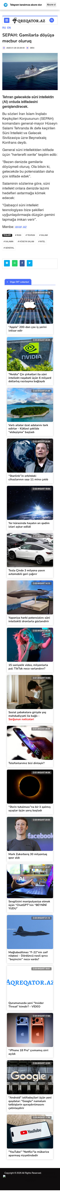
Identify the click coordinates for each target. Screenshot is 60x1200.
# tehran (30, 235)
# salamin (8, 242)
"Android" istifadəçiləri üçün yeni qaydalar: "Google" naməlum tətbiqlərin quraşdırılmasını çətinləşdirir (30, 1103)
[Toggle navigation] (6, 20)
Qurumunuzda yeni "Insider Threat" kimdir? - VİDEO (26, 1004)
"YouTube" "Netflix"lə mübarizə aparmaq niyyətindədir (28, 1153)
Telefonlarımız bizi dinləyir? (26, 763)
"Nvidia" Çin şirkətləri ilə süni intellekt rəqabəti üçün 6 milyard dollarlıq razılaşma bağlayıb (29, 377)
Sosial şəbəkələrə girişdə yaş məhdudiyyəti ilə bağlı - (27, 715)
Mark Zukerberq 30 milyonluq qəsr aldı (27, 856)
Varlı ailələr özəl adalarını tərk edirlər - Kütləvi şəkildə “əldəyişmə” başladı (28, 428)
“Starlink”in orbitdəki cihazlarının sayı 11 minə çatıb (28, 477)
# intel (41, 242)
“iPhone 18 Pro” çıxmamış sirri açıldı (28, 1052)
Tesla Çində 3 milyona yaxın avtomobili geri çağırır (26, 572)
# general (9, 248)
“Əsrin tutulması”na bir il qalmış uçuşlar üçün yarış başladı (29, 808)
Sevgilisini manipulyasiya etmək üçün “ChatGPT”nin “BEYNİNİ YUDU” (29, 905)
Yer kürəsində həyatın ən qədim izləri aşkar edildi (29, 525)
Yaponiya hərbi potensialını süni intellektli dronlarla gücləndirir (29, 619)
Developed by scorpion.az (40, 1177)
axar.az (21, 227)
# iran (18, 235)
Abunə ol (51, 5)
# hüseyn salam (26, 242)
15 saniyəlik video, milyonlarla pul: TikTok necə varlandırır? (28, 666)
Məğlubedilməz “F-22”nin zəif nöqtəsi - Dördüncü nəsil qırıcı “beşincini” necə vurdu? (28, 955)
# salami (43, 235)
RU (4, 28)
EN (9, 28)
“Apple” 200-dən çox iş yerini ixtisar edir (27, 328)
